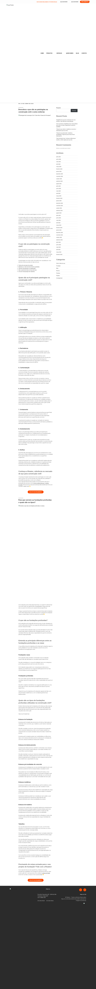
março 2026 (58, 166)
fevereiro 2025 (59, 198)
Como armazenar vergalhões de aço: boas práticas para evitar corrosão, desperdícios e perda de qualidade (67, 125)
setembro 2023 (59, 239)
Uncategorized (59, 278)
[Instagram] (84, 889)
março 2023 (58, 252)
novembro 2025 (59, 176)
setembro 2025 (59, 181)
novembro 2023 (59, 235)
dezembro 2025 (59, 173)
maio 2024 (58, 220)
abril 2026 (58, 164)
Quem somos (69, 53)
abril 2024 (58, 222)
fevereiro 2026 (59, 169)
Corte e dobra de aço (60, 263)
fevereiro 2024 (59, 227)
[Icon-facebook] (80, 889)
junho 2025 (58, 188)
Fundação (58, 265)
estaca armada (46, 873)
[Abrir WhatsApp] (93, 986)
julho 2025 (58, 186)
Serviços (59, 53)
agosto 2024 (58, 213)
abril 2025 (58, 193)
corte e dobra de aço (38, 483)
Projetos (58, 275)
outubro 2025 (59, 178)
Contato (84, 53)
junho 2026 (58, 159)
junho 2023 (58, 244)
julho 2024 (58, 215)
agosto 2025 (58, 183)
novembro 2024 (59, 205)
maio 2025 (58, 191)
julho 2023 (58, 242)
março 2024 (58, 225)
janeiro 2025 (58, 200)
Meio (57, 268)
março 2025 (58, 195)
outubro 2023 (59, 237)
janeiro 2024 (58, 230)
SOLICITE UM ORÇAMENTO (36, 492)
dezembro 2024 (59, 203)
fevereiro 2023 (59, 254)
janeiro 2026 (58, 171)
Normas (58, 270)
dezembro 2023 (59, 232)
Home (42, 53)
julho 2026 (58, 156)
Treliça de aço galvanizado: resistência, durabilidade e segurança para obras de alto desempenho (65, 134)
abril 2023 (58, 249)
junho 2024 (58, 217)
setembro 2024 (59, 210)
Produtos (49, 53)
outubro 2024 (59, 208)
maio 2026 (58, 161)
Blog (77, 53)
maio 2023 (58, 247)
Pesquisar (58, 107)
